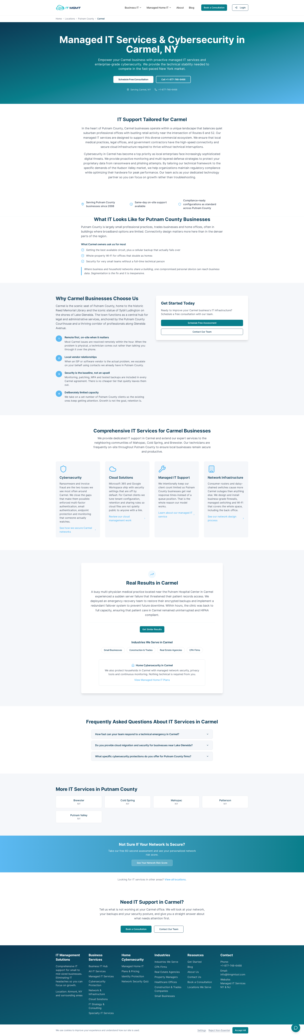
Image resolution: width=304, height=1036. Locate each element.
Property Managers (166, 977)
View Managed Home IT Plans (152, 679)
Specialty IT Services (101, 1013)
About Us (193, 971)
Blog (191, 7)
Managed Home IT (157, 7)
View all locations (175, 879)
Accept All (240, 1030)
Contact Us (194, 977)
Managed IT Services (101, 976)
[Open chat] (295, 1027)
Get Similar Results (152, 629)
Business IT (132, 7)
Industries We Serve (166, 961)
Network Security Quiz (135, 981)
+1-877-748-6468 (231, 965)
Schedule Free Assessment (202, 322)
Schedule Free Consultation (133, 79)
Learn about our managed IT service (175, 514)
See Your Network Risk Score (152, 862)
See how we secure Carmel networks (76, 529)
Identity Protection (133, 976)
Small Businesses (113, 650)
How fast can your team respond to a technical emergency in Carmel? (137, 734)
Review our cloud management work (120, 518)
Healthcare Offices (166, 982)
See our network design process (222, 518)
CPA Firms (194, 650)
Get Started (194, 961)
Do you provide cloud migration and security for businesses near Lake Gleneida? (144, 745)
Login (243, 7)
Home (59, 18)
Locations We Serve (199, 987)
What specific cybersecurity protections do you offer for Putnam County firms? (143, 756)
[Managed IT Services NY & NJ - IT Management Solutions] (68, 8)
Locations (70, 18)
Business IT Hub (98, 966)
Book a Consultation (214, 7)
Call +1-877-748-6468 (173, 79)
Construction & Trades (141, 650)
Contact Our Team (202, 331)
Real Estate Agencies (171, 650)
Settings (201, 1030)
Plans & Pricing (130, 971)
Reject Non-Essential (219, 1030)
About (180, 7)
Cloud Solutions (98, 999)
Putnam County (86, 18)
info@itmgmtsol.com (232, 974)
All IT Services (97, 971)
